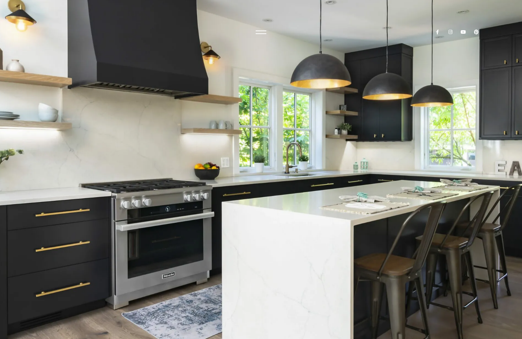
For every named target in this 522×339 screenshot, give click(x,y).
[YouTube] (464, 32)
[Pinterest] (476, 32)
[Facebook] (437, 32)
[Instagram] (450, 32)
